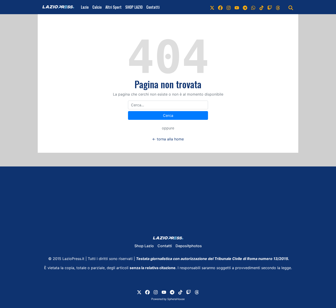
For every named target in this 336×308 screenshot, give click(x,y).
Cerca (168, 115)
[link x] (212, 7)
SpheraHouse (176, 299)
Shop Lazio (144, 246)
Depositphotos (189, 246)
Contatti (153, 7)
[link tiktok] (261, 7)
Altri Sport (113, 7)
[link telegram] (245, 7)
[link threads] (278, 7)
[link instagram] (228, 7)
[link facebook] (220, 7)
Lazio (85, 7)
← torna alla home (168, 139)
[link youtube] (237, 7)
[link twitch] (270, 7)
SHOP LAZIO (134, 7)
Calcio (97, 7)
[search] (291, 7)
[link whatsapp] (253, 7)
